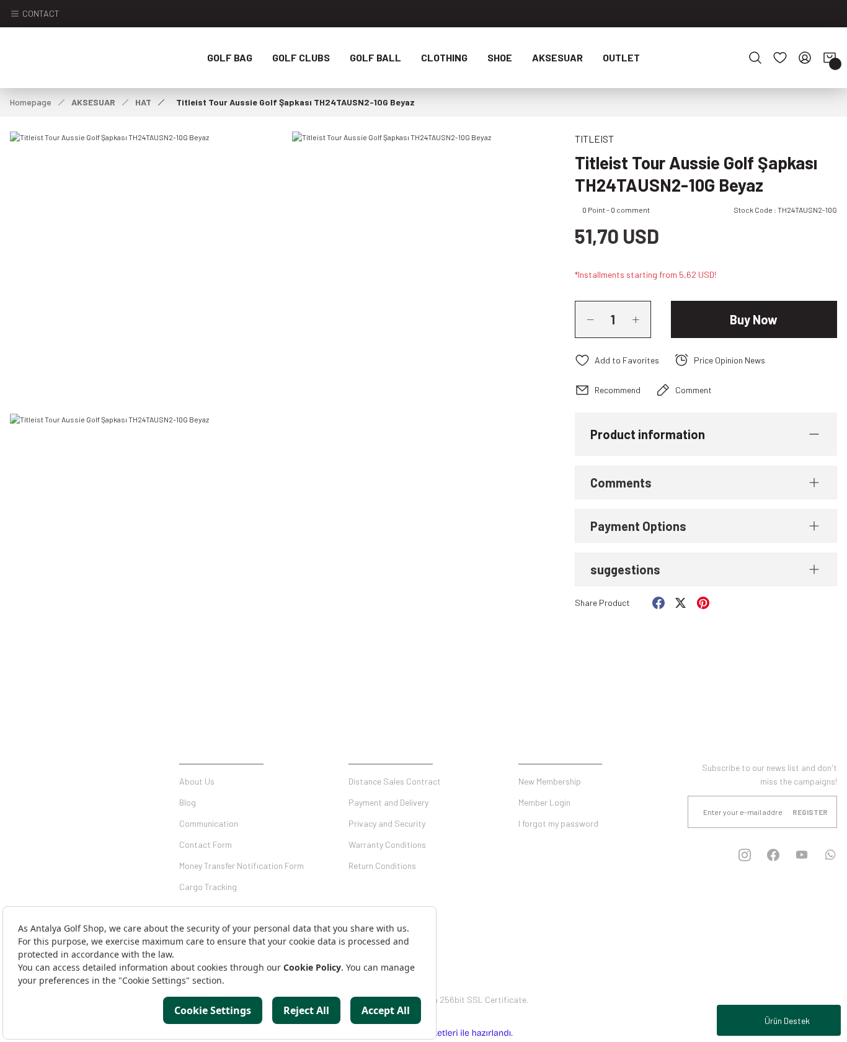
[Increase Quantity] (641, 319)
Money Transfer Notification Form (241, 865)
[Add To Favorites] (617, 360)
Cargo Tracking (208, 886)
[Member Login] (804, 57)
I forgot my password (558, 823)
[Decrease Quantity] (585, 319)
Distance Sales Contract (394, 781)
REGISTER (810, 812)
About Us (197, 781)
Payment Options (638, 526)
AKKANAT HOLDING (483, 968)
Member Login (544, 802)
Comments (621, 482)
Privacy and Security (386, 823)
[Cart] (829, 57)
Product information (647, 434)
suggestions (625, 569)
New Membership (549, 781)
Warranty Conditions (387, 844)
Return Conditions (382, 865)
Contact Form (205, 844)
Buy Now (754, 319)
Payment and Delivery (388, 802)
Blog (187, 802)
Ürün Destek (787, 1020)
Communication (208, 823)
